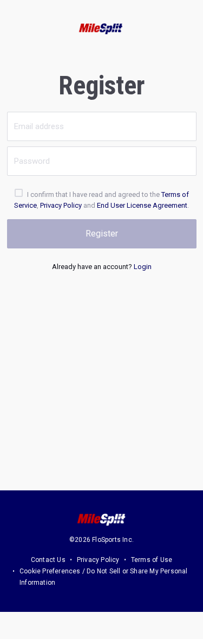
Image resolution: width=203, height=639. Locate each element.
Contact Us (48, 560)
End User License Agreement (142, 205)
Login (143, 267)
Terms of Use (151, 560)
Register (102, 233)
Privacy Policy (61, 205)
